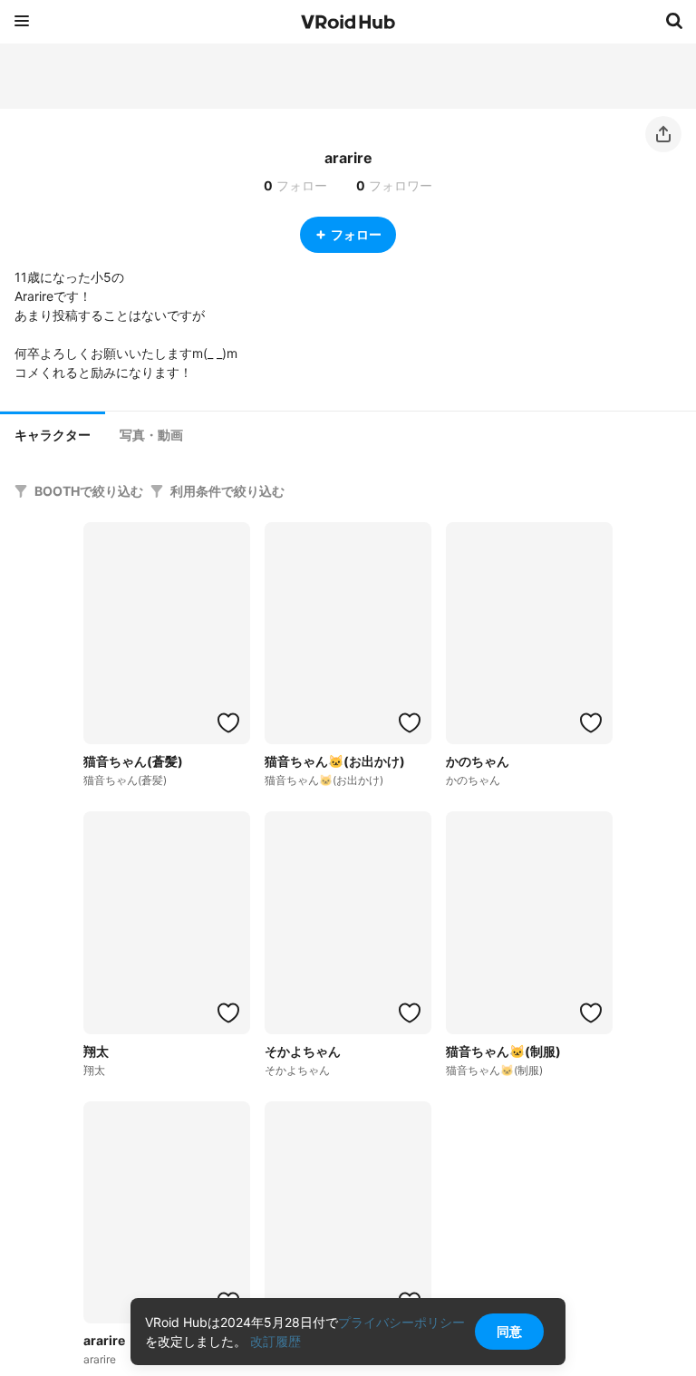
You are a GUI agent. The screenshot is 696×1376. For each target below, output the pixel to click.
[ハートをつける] (228, 722)
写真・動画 (151, 435)
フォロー (356, 234)
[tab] (52, 433)
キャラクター (52, 435)
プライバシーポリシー (401, 1322)
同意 (509, 1331)
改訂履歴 (275, 1341)
